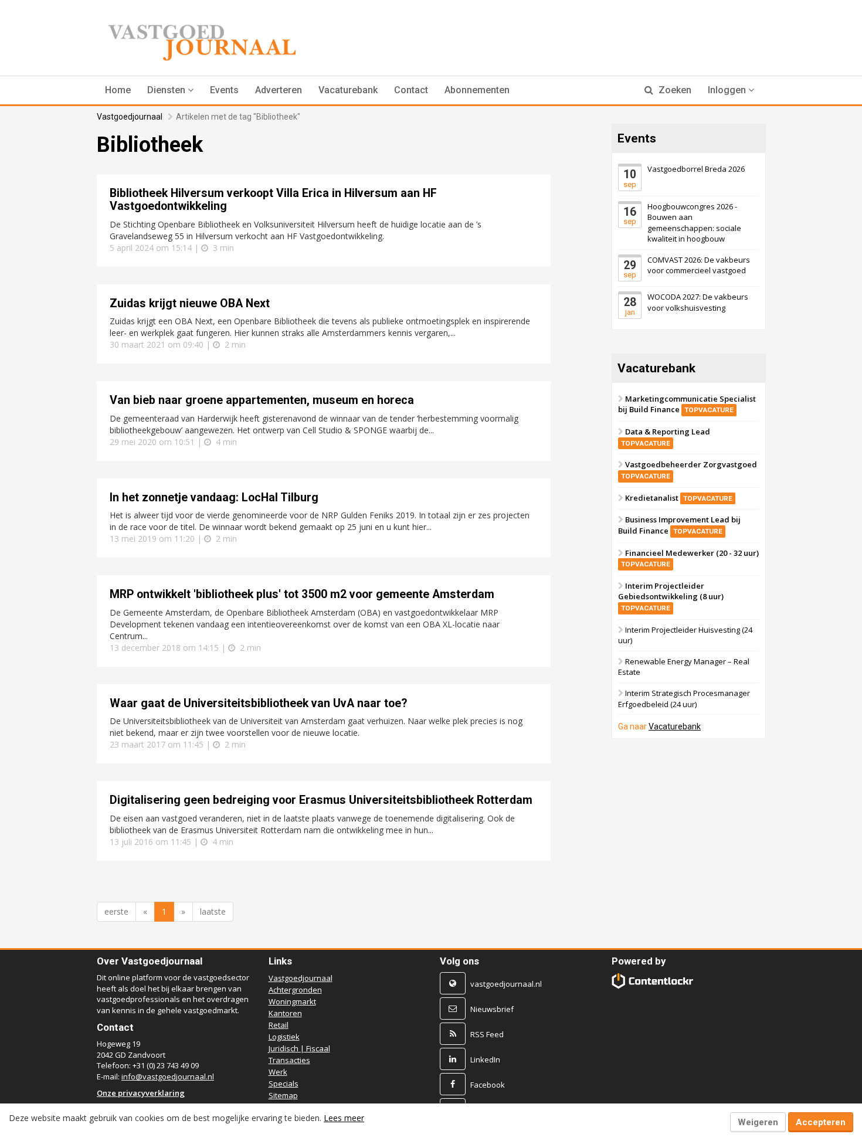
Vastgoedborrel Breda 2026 (696, 169)
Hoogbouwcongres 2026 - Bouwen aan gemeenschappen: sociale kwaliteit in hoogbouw (694, 222)
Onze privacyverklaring (141, 1093)
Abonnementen (477, 90)
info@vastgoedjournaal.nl (167, 1076)
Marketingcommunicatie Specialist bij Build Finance (687, 404)
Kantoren (285, 1013)
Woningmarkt (292, 1001)
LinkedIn (485, 1059)
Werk (278, 1072)
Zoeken (673, 90)
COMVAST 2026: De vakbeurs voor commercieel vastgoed (698, 265)
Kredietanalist (678, 497)
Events (224, 90)
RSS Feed (487, 1034)
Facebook (487, 1084)
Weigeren (758, 1122)
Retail (279, 1025)
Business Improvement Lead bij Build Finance (679, 525)
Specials (283, 1083)
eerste (116, 911)
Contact (411, 90)
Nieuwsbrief (492, 1009)
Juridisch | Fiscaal (299, 1048)
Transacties (289, 1060)
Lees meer (344, 1117)
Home (118, 90)
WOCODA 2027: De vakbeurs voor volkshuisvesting (697, 302)
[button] (170, 90)
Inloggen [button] (728, 90)
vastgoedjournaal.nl (506, 984)
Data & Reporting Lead (665, 436)
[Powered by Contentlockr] (653, 980)
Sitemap (283, 1095)
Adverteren (278, 90)
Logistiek (284, 1036)
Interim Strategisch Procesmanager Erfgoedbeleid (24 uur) (684, 698)
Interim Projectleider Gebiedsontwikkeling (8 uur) (671, 596)
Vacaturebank (348, 90)
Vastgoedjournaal (129, 116)
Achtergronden (295, 989)
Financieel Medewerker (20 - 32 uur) (690, 557)
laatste (213, 911)
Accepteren (821, 1122)
